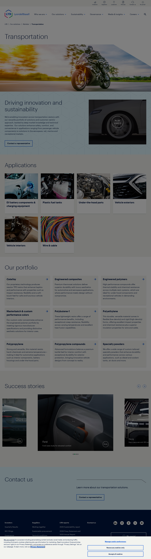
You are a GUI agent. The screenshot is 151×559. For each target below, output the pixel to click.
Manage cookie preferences (115, 541)
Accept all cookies (116, 554)
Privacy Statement (38, 547)
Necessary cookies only (116, 548)
